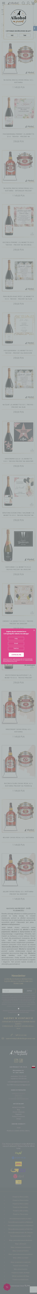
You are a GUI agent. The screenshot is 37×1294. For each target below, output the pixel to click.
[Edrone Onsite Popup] (18, 647)
